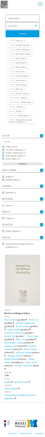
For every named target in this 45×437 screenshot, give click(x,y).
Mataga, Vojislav (16, 355)
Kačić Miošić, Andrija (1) (16, 155)
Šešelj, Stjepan (11, 359)
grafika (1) (10, 176)
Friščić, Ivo (34, 319)
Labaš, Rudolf (14, 329)
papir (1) (9, 205)
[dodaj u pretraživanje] (33, 333)
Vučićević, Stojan (24, 352)
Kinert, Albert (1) (13, 159)
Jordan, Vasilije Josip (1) (16, 152)
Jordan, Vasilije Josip (25, 323)
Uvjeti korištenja (26, 433)
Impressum (39, 433)
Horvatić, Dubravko (23, 365)
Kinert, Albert (10, 319)
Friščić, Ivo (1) (12, 146)
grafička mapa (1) (13, 179)
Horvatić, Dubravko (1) (15, 149)
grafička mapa (22, 382)
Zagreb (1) (10, 218)
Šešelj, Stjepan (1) (13, 231)
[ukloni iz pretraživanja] (26, 319)
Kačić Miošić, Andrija (14, 342)
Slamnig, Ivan (10, 346)
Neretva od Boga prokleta (17, 313)
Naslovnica (12, 433)
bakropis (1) (11, 192)
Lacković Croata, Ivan (14, 332)
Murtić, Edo (10, 336)
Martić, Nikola (30, 349)
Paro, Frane (32, 336)
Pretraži (22, 34)
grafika (8, 382)
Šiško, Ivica (21, 339)
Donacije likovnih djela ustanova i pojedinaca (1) (20, 245)
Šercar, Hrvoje (23, 326)
